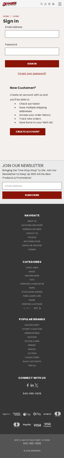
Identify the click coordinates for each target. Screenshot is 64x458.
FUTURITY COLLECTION (32, 329)
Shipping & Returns (32, 229)
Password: (11, 44)
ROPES (32, 288)
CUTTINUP (32, 353)
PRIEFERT (32, 345)
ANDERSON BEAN (32, 333)
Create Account (28, 131)
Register (37, 245)
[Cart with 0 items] (53, 4)
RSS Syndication (32, 241)
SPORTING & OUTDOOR (32, 304)
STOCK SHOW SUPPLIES (32, 292)
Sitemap (32, 249)
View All (32, 365)
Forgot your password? (32, 73)
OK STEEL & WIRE (32, 341)
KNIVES (32, 271)
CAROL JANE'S (32, 267)
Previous (5, 455)
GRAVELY (32, 349)
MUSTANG (32, 337)
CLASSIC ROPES (32, 357)
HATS (32, 279)
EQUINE (32, 300)
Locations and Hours (32, 225)
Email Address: (14, 27)
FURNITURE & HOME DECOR (32, 283)
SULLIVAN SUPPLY (32, 325)
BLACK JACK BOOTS (32, 361)
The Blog (32, 237)
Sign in (25, 245)
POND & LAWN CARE (32, 296)
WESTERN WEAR (32, 275)
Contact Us (32, 233)
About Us (32, 221)
